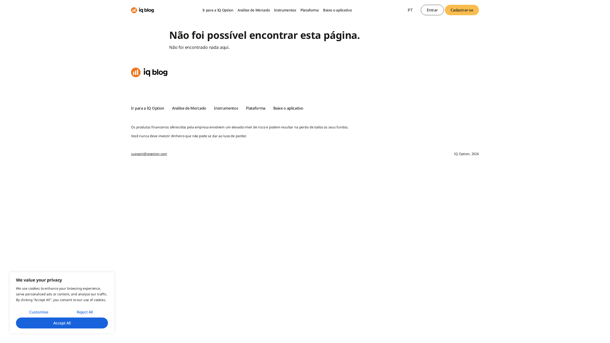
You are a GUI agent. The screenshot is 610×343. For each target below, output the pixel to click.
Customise (38, 312)
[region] (62, 302)
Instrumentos (285, 10)
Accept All (62, 323)
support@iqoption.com (149, 153)
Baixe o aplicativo (337, 10)
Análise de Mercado (254, 10)
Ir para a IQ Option (218, 10)
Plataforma (309, 10)
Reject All (85, 312)
